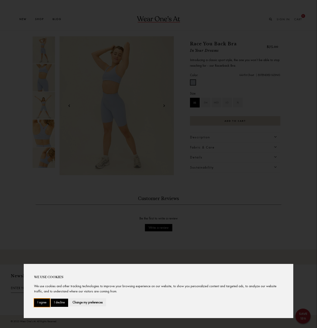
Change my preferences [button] (87, 302)
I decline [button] (59, 302)
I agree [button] (42, 302)
